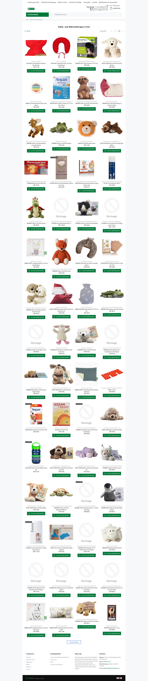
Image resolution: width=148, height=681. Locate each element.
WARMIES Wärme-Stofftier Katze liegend (86, 223)
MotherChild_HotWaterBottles (112, 61)
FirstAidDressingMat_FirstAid (87, 61)
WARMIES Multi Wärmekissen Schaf (112, 548)
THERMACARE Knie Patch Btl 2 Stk (36, 183)
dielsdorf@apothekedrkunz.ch (111, 668)
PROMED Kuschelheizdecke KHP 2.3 (61, 223)
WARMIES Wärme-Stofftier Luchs (112, 468)
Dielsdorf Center (30, 659)
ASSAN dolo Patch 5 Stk (61, 430)
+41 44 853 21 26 (102, 7)
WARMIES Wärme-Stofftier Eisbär (87, 350)
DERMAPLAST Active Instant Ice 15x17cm (86, 63)
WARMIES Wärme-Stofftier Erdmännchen (86, 103)
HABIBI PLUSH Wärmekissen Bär (86, 143)
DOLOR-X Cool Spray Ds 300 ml (112, 183)
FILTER (28, 31)
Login (107, 5)
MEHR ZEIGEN (74, 642)
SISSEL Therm (112, 390)
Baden (28, 664)
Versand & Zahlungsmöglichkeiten (59, 657)
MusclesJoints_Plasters (112, 261)
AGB (51, 662)
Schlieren (28, 667)
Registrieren (116, 5)
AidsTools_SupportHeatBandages (112, 221)
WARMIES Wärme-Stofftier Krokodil (61, 143)
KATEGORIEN (33, 14)
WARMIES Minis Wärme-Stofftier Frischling (86, 621)
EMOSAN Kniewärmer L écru (112, 628)
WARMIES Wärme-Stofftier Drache (36, 223)
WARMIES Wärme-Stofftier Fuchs (61, 271)
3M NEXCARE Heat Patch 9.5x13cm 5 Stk (36, 430)
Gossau (28, 669)
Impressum (53, 659)
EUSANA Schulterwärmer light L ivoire (36, 350)
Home (27, 19)
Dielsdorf (28, 657)
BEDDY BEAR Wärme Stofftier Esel (61, 390)
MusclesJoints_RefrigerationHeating (61, 101)
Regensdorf (29, 662)
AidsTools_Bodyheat (36, 101)
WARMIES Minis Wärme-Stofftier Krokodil (112, 309)
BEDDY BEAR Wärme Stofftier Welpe (36, 508)
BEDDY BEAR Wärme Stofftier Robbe (112, 430)
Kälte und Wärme (36, 61)
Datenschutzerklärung (56, 664)
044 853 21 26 (107, 661)
